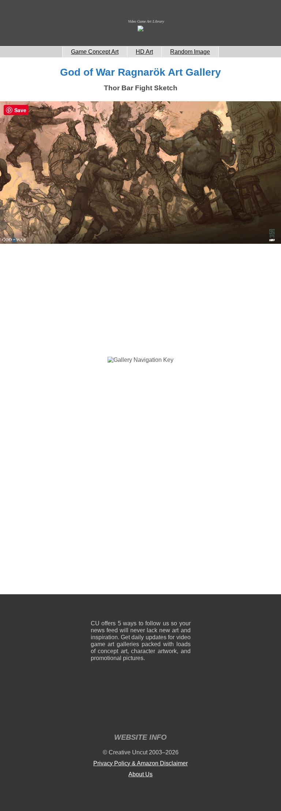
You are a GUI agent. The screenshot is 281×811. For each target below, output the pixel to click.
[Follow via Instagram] (118, 608)
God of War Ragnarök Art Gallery (140, 72)
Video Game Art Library (146, 21)
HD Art (144, 52)
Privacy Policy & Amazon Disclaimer (140, 763)
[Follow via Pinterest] (185, 608)
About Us (140, 774)
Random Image (190, 52)
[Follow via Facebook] (140, 608)
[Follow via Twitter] (163, 608)
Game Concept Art (95, 52)
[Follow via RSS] (96, 608)
